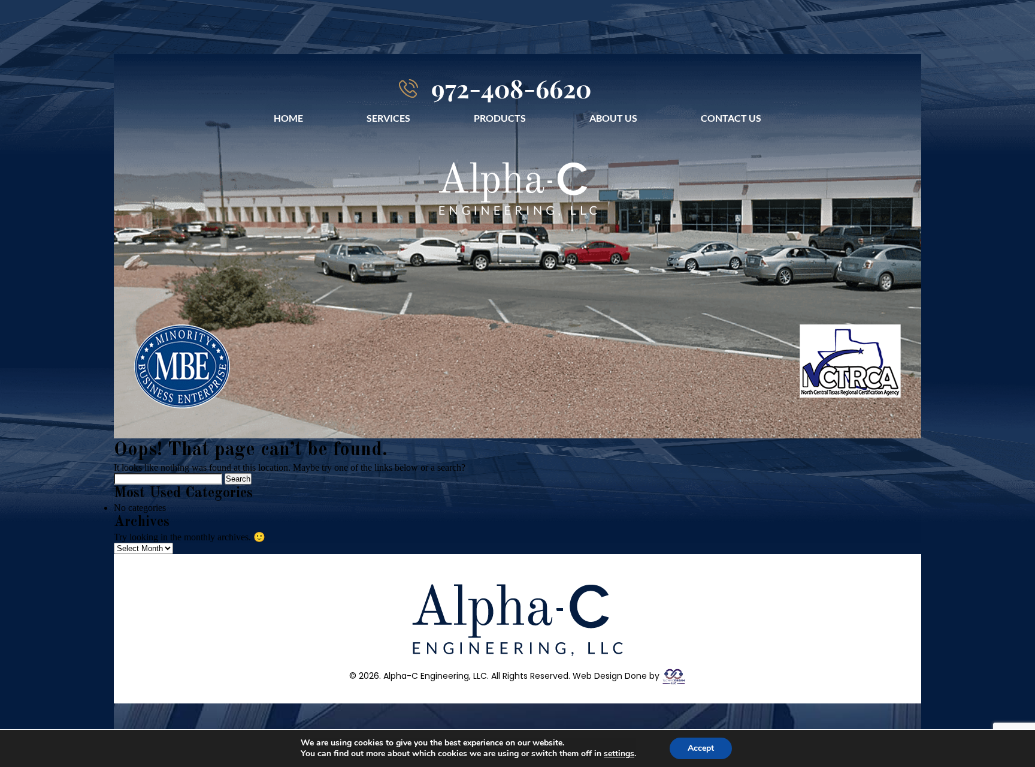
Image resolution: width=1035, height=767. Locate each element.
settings (619, 753)
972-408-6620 (511, 88)
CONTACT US (731, 118)
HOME (288, 118)
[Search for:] (169, 478)
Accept (701, 748)
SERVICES (388, 118)
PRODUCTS (500, 118)
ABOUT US (613, 118)
